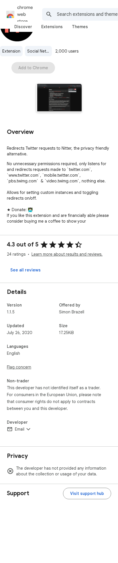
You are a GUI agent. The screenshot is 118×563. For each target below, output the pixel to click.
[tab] (23, 27)
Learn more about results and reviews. (67, 254)
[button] (59, 99)
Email (19, 429)
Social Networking (39, 51)
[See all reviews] (25, 270)
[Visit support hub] (87, 493)
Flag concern (19, 367)
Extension (11, 51)
